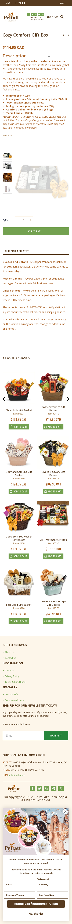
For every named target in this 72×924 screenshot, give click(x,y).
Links (61, 3)
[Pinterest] (39, 14)
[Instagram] (35, 14)
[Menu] (66, 17)
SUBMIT (56, 736)
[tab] (36, 251)
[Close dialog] (65, 811)
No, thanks (36, 913)
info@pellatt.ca (17, 774)
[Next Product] (68, 35)
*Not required (43, 879)
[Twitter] (32, 14)
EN (19, 3)
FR (23, 3)
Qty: (6, 220)
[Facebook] (28, 14)
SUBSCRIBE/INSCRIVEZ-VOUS (36, 904)
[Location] (42, 14)
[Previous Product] (64, 35)
